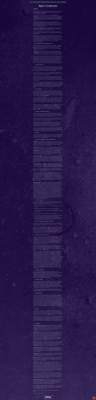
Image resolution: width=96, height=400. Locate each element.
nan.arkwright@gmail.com (40, 393)
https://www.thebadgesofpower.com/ (50, 18)
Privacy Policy (50, 398)
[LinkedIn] (47, 397)
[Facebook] (45, 397)
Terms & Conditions (46, 398)
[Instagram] (50, 397)
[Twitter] (48, 397)
